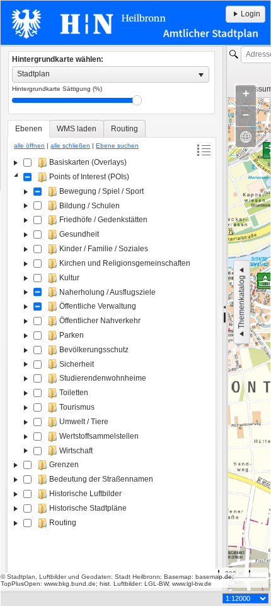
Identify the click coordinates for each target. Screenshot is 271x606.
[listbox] (110, 74)
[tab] (29, 129)
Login (250, 13)
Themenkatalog (241, 302)
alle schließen (70, 145)
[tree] (111, 367)
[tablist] (111, 351)
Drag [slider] (137, 100)
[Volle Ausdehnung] (246, 137)
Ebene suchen (117, 145)
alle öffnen (29, 145)
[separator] (224, 319)
